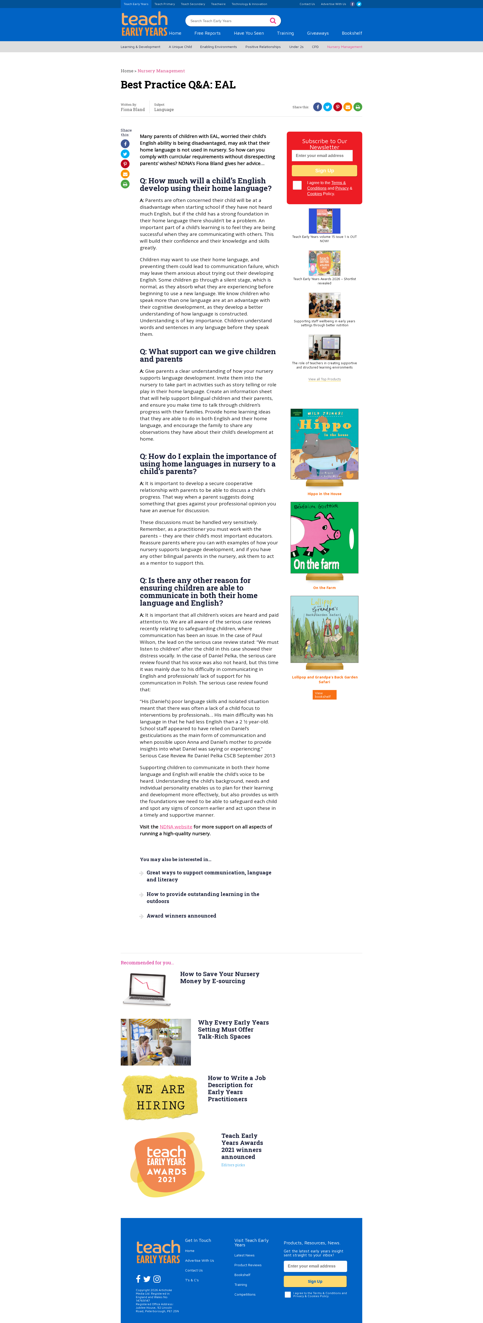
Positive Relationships (263, 46)
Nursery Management (344, 46)
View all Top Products (324, 379)
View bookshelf (323, 695)
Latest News (244, 1255)
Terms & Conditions (327, 1293)
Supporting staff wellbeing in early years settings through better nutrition (324, 323)
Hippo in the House (325, 494)
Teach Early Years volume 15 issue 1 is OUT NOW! (324, 239)
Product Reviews (248, 1265)
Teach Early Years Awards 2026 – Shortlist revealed (324, 281)
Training (285, 33)
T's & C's (192, 1280)
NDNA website (176, 826)
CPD (315, 46)
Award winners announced (181, 915)
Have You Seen (249, 33)
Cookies (314, 194)
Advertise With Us (199, 1260)
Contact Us (194, 1270)
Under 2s (296, 46)
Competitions (245, 1294)
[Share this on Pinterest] (337, 107)
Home (175, 33)
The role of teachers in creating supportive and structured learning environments (324, 365)
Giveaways (318, 33)
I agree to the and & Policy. (329, 188)
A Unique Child (180, 46)
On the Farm (324, 588)
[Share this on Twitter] (328, 107)
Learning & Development (140, 46)
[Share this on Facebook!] (317, 107)
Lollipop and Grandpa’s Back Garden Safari (325, 679)
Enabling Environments (218, 46)
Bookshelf (352, 33)
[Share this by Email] (348, 107)
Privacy (342, 188)
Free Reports (207, 33)
